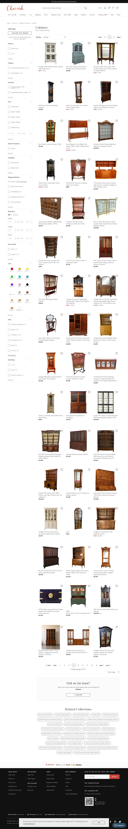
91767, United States (21, 181)
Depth (10, 218)
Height (10, 227)
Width (10, 235)
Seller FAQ (30, 790)
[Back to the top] (124, 818)
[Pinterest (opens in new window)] (115, 821)
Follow (79, 695)
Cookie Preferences (29, 824)
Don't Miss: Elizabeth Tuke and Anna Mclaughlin (64, 1)
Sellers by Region (51, 786)
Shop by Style (50, 775)
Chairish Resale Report (72, 794)
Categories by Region (52, 782)
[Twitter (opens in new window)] (120, 821)
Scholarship (69, 790)
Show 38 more (12, 355)
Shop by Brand (50, 778)
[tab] (19, 48)
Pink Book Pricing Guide (14, 790)
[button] (113, 8)
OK (99, 822)
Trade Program (31, 778)
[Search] (86, 8)
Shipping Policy (12, 786)
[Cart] (117, 8)
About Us (68, 775)
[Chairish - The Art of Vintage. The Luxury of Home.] (15, 8)
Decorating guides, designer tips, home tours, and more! (99, 786)
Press (67, 786)
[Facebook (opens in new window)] (110, 821)
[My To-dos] (105, 8)
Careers (68, 782)
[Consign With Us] (109, 8)
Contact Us (11, 778)
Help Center (11, 775)
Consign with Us (32, 786)
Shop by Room (50, 790)
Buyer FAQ (30, 775)
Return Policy (12, 782)
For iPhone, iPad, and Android (92, 794)
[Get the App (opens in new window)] (89, 801)
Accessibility (12, 794)
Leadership (69, 778)
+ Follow (19, 33)
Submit (114, 776)
